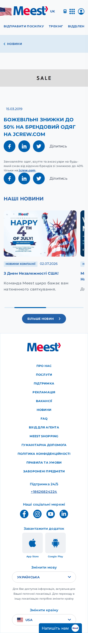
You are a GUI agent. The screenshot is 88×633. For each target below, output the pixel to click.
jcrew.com (27, 170)
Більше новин (40, 319)
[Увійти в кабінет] (81, 13)
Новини (14, 43)
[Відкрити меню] (72, 13)
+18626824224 (44, 491)
